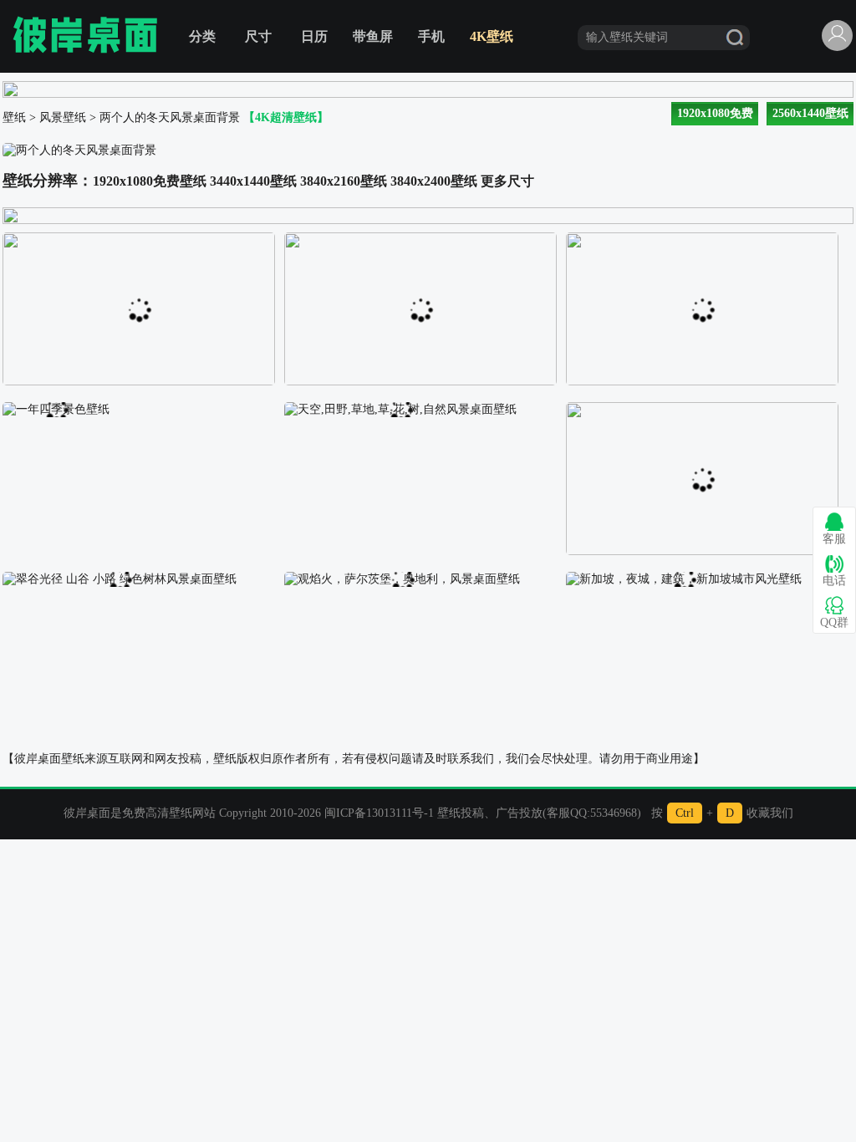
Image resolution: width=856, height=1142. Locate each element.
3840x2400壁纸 (433, 181)
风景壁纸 (62, 117)
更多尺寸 (507, 181)
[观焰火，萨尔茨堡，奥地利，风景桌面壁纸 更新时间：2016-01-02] (402, 578)
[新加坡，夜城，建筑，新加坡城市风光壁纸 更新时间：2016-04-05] (684, 578)
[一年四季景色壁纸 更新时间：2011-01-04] (56, 408)
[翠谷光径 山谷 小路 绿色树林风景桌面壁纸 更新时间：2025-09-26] (120, 578)
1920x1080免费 (715, 113)
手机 (431, 36)
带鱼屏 (373, 36)
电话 (834, 580)
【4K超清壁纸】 (286, 117)
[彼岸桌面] (85, 36)
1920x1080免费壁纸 (149, 181)
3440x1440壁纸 (253, 181)
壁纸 (14, 117)
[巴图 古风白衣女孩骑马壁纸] (702, 238)
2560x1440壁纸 (810, 113)
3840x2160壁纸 (343, 181)
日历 (314, 36)
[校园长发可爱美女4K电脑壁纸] (420, 238)
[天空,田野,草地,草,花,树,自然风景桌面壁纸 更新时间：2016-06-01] (400, 408)
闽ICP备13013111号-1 (379, 813)
